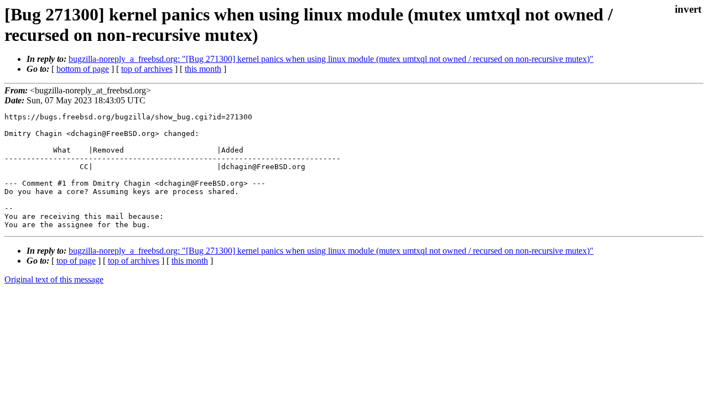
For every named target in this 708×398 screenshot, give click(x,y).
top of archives (147, 69)
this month (203, 69)
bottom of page (82, 69)
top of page (76, 260)
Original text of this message (53, 279)
